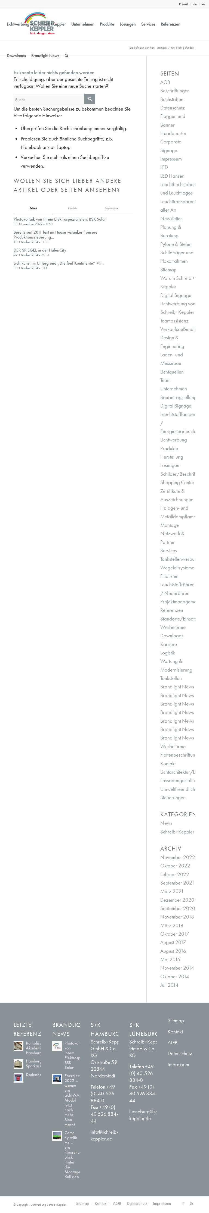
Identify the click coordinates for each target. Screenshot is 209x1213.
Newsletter (171, 218)
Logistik (167, 652)
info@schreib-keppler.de (104, 1135)
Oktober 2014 (174, 976)
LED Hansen (172, 176)
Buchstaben (171, 99)
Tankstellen (171, 678)
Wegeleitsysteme (177, 567)
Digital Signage (175, 295)
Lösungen (169, 465)
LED (164, 167)
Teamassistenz (174, 320)
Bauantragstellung (178, 397)
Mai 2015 (170, 959)
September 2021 (177, 882)
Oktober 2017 (174, 933)
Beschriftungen (175, 90)
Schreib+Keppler (177, 831)
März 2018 (171, 925)
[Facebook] (183, 1203)
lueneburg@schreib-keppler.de (149, 1115)
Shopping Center (177, 482)
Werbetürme (173, 627)
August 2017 (173, 942)
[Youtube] (191, 1203)
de (194, 4)
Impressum (171, 158)
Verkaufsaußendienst (181, 329)
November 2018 (177, 916)
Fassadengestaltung (180, 780)
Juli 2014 (169, 985)
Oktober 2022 (175, 865)
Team (165, 380)
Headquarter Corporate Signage (173, 142)
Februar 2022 (174, 874)
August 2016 (173, 951)
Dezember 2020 (177, 900)
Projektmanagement (180, 601)
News (166, 823)
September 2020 (177, 908)
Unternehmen (173, 388)
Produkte (169, 448)
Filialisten (169, 576)
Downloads (171, 635)
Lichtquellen (172, 371)
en (203, 4)
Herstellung (171, 456)
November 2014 (177, 967)
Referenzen (171, 610)
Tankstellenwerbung (180, 559)
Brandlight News (177, 686)
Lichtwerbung (173, 439)
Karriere (168, 644)
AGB (165, 82)
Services (168, 550)
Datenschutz (172, 107)
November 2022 (177, 857)
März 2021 (172, 891)
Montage (169, 525)
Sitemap (168, 269)
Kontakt (183, 4)
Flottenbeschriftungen (181, 754)
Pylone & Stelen (176, 244)
